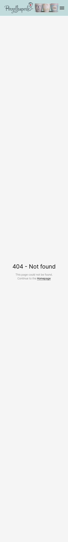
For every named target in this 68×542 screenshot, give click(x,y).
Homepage (44, 278)
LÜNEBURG (36, 8)
